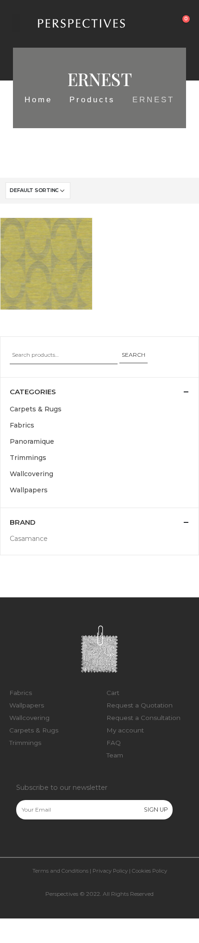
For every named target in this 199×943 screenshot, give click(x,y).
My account (125, 730)
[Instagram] (42, 839)
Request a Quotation (139, 705)
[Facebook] (22, 839)
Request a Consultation (143, 717)
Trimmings (28, 457)
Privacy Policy (110, 871)
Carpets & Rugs (36, 409)
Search (133, 354)
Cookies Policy (149, 871)
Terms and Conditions (60, 871)
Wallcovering (26, 297)
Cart (112, 692)
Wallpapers (29, 490)
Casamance (29, 538)
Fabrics (22, 425)
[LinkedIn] (61, 839)
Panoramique (32, 441)
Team (114, 755)
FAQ (113, 742)
